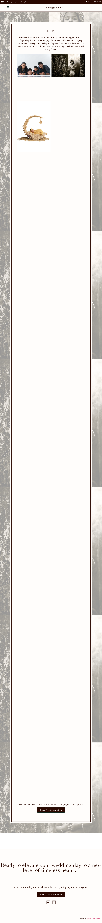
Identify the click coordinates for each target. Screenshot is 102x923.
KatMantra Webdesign (94, 918)
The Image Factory (53, 7)
